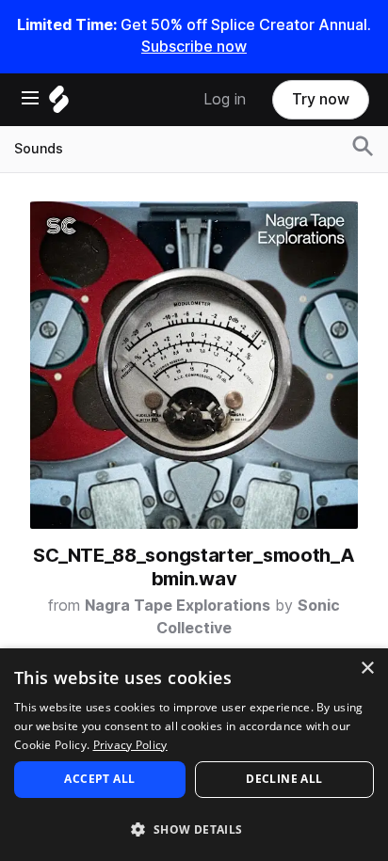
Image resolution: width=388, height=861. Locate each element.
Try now (320, 99)
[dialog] (194, 754)
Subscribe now (194, 47)
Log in (224, 99)
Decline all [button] (284, 779)
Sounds (38, 148)
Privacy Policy (130, 745)
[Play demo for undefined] (194, 365)
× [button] (367, 669)
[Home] (59, 104)
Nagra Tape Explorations (177, 605)
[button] (194, 828)
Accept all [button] (99, 779)
